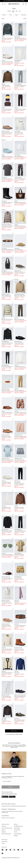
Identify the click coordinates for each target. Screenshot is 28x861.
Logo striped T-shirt (18, 132)
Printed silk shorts (18, 578)
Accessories (23, 14)
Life (20, 11)
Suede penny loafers (6, 436)
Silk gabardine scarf (6, 507)
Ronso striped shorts (18, 156)
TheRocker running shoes (7, 156)
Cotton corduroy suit (6, 601)
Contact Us (4, 826)
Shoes (10, 14)
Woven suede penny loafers (8, 132)
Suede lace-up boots (18, 649)
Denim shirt (16, 672)
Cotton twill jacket (5, 85)
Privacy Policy (4, 841)
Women (9, 11)
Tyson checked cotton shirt (7, 226)
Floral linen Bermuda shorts (20, 412)
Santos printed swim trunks (20, 436)
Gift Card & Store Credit (7, 828)
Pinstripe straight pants (19, 483)
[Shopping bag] (25, 4)
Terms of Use (4, 839)
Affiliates (16, 835)
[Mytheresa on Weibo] (22, 850)
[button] (13, 22)
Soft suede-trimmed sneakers (8, 61)
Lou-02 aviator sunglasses (7, 554)
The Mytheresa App (18, 826)
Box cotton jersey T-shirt (7, 178)
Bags (16, 14)
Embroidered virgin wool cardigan (9, 672)
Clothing (4, 14)
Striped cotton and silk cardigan (9, 319)
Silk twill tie (16, 601)
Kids (17, 11)
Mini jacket (4, 720)
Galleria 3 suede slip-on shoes (20, 272)
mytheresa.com (16, 857)
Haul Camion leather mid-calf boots (9, 202)
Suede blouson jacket (19, 507)
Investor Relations (18, 833)
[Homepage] (14, 4)
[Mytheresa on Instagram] (14, 850)
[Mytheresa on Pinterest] (10, 850)
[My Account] (23, 4)
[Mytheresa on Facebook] (6, 850)
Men (13, 11)
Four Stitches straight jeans (20, 85)
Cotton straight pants (6, 295)
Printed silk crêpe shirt (19, 554)
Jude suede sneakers (6, 482)
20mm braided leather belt (7, 249)
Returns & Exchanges (6, 833)
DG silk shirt (17, 61)
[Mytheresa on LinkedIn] (2, 850)
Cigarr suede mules (18, 249)
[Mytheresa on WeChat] (2, 853)
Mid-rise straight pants (19, 319)
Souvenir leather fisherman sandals (9, 412)
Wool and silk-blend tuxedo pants (9, 366)
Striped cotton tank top (7, 109)
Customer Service (5, 824)
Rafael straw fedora (6, 390)
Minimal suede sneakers (19, 720)
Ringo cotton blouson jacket (20, 295)
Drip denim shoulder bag (7, 272)
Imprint (3, 843)
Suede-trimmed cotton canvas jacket (9, 649)
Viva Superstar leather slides (8, 578)
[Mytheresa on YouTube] (18, 850)
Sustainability (17, 828)
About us (16, 824)
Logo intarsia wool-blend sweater (9, 38)
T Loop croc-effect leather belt (21, 625)
